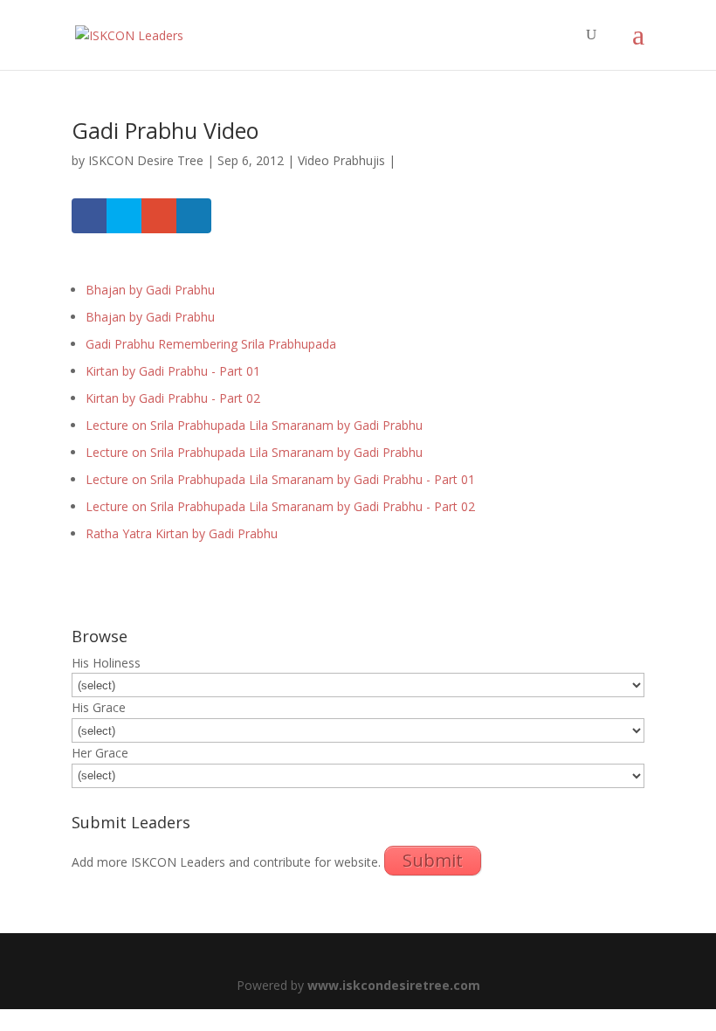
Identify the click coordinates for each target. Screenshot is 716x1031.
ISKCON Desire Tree (145, 160)
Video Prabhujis (341, 160)
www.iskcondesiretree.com (393, 985)
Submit (433, 860)
